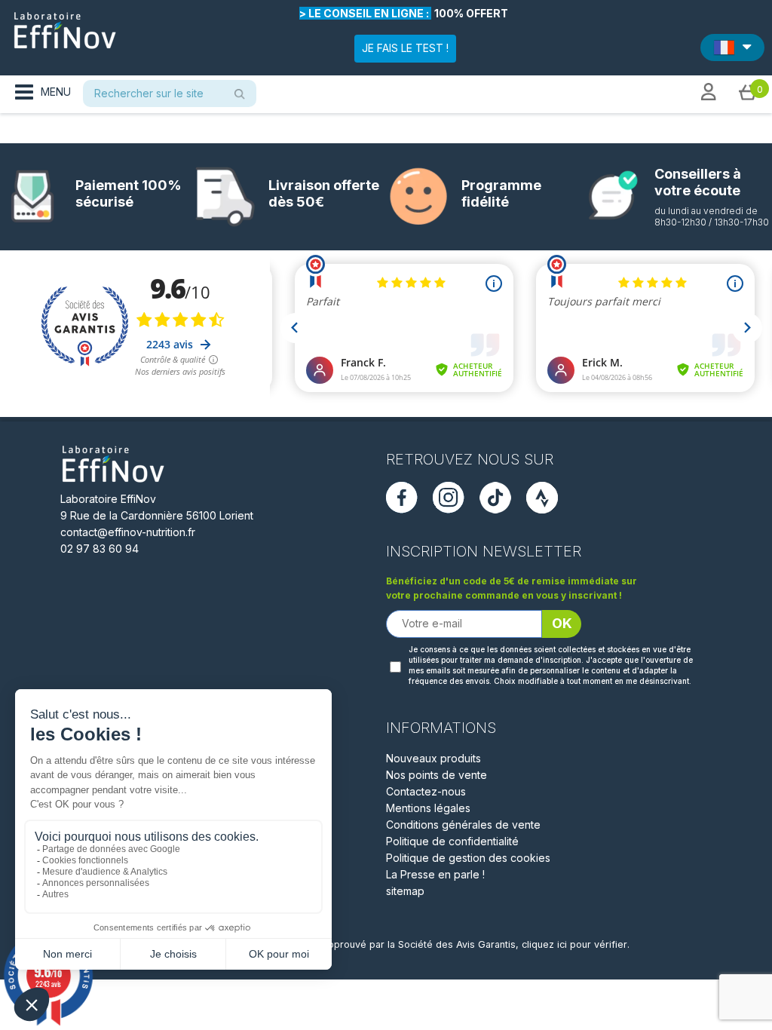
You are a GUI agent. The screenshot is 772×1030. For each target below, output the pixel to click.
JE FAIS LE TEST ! (405, 47)
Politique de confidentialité (452, 841)
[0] (748, 91)
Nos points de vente (436, 774)
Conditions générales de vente (463, 824)
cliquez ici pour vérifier (574, 944)
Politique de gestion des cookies (468, 857)
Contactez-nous (426, 791)
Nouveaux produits (433, 758)
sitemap (405, 890)
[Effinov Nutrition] (65, 25)
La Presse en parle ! (435, 874)
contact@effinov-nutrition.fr (127, 532)
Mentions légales (428, 808)
